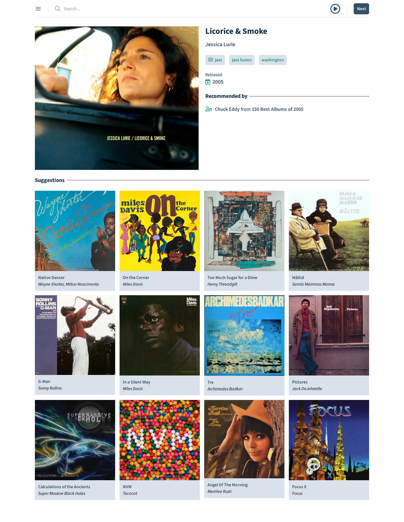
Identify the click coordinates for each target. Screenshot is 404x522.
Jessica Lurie (220, 44)
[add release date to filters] (207, 82)
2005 (217, 82)
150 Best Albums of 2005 (277, 109)
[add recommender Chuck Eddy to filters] (208, 109)
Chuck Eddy (227, 109)
